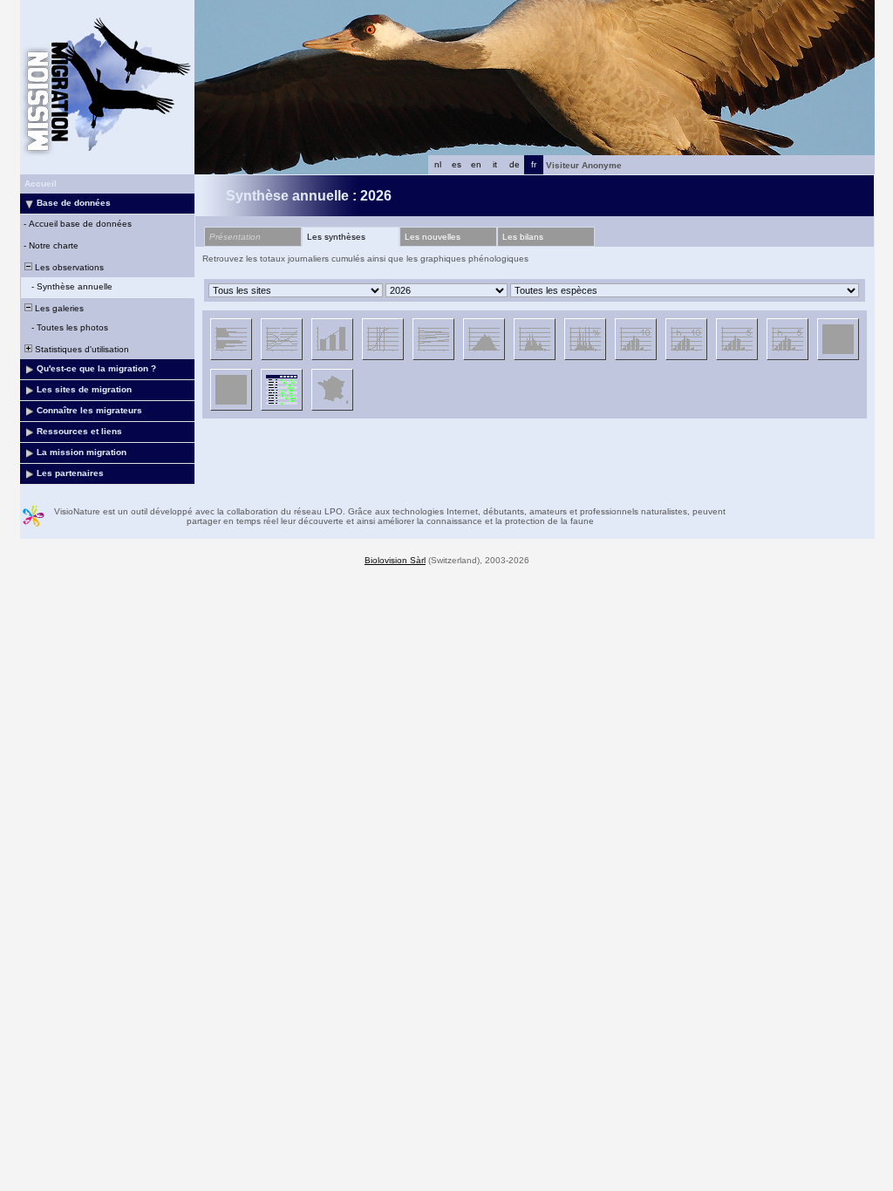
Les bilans (522, 237)
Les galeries (58, 308)
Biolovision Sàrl (395, 560)
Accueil (40, 183)
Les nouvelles (432, 237)
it (495, 164)
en (476, 164)
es (456, 164)
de (514, 164)
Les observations (68, 267)
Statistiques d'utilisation (80, 349)
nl (437, 164)
